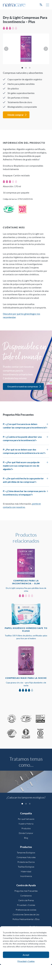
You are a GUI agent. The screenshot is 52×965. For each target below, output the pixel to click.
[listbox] (26, 48)
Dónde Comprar (26, 833)
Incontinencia (26, 876)
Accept (26, 955)
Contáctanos (26, 895)
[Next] (46, 49)
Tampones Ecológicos (26, 852)
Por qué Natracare (26, 819)
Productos (26, 828)
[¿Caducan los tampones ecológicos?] (26, 782)
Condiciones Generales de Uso (26, 914)
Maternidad (26, 871)
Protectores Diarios (26, 862)
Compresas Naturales (26, 857)
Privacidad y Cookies (26, 961)
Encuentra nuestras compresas (23, 386)
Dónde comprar (16, 114)
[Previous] (6, 49)
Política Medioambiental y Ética (26, 919)
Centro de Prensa (26, 900)
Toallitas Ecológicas (26, 866)
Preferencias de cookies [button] (26, 910)
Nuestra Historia (26, 823)
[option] (26, 786)
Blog (26, 838)
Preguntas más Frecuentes (26, 891)
